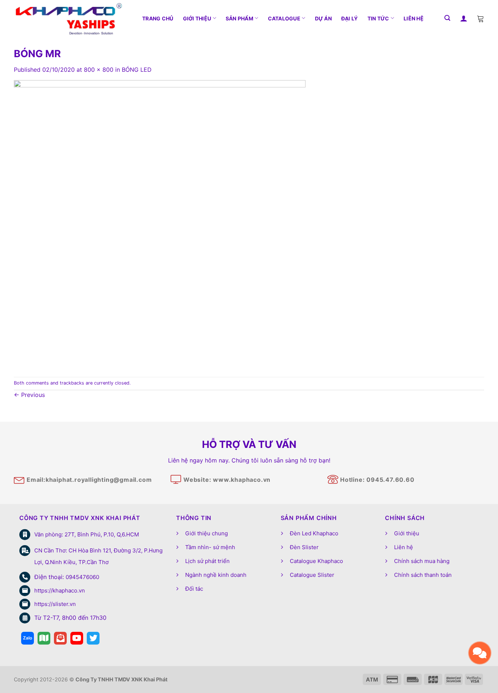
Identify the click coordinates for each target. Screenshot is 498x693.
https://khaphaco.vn (59, 590)
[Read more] (27, 638)
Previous (29, 394)
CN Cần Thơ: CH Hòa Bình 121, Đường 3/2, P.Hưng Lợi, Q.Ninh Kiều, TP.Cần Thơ (98, 556)
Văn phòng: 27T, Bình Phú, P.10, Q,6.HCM (86, 534)
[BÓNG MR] (160, 225)
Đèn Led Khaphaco (314, 533)
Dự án (323, 18)
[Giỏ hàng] (480, 18)
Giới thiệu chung (206, 533)
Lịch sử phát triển (207, 561)
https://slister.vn (55, 604)
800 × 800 (98, 69)
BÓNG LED (137, 69)
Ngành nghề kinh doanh (215, 574)
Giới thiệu (197, 18)
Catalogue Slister (312, 574)
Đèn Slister (304, 547)
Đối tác (194, 588)
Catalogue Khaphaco (316, 561)
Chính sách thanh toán (423, 574)
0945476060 (82, 577)
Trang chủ (158, 18)
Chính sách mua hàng (422, 561)
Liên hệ (414, 18)
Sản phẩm (239, 18)
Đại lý (349, 18)
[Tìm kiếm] (447, 18)
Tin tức (378, 18)
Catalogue (284, 18)
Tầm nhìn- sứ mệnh (210, 547)
